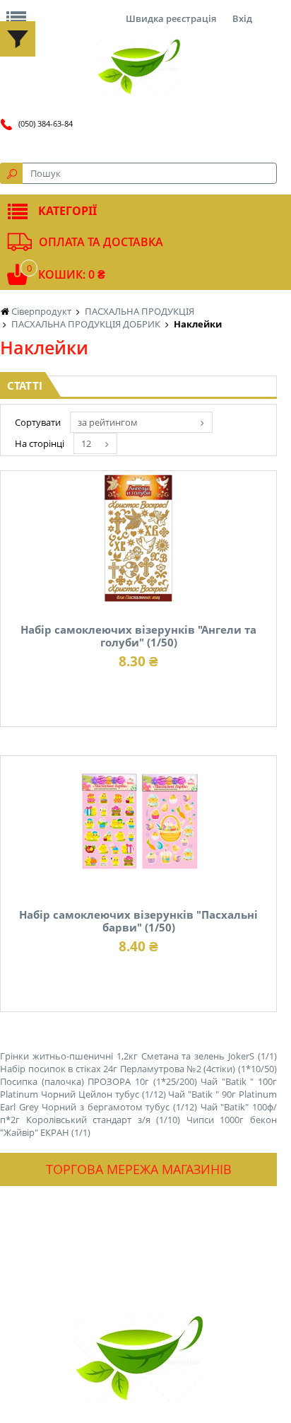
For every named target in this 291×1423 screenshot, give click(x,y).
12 (86, 443)
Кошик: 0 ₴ (71, 274)
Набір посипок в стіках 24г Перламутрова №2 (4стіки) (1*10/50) (138, 1068)
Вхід (242, 18)
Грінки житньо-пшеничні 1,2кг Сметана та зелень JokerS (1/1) (138, 1056)
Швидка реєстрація (171, 18)
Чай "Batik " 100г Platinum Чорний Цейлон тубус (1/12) (138, 1087)
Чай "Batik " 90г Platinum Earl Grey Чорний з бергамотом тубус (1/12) (138, 1100)
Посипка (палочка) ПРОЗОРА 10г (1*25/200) (98, 1081)
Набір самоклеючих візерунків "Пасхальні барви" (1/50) (138, 921)
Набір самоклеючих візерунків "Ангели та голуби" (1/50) (138, 636)
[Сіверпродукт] (138, 67)
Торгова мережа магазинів (139, 1169)
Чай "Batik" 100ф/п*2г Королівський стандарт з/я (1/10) (138, 1113)
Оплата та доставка (101, 242)
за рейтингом (108, 422)
